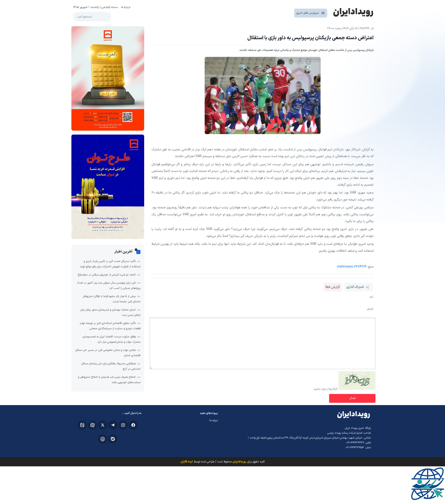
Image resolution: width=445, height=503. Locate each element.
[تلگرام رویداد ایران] (113, 425)
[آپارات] (92, 425)
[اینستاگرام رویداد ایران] (123, 425)
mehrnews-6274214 (351, 266)
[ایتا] (82, 425)
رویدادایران (239, 462)
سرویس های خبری (307, 13)
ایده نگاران (187, 462)
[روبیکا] (102, 439)
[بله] (113, 439)
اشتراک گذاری (355, 287)
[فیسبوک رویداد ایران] (133, 425)
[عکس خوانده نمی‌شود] (356, 389)
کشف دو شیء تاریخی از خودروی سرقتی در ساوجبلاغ (107, 275)
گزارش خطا (332, 287)
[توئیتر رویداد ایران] (102, 425)
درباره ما (125, 7)
